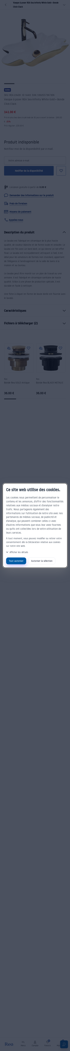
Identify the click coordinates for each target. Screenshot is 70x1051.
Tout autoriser (16, 560)
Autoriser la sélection (41, 560)
